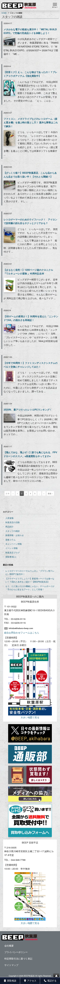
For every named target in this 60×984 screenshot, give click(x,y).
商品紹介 (9, 526)
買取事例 (9, 556)
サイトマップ (11, 965)
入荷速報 (9, 518)
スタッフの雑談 (12, 530)
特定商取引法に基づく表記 (18, 958)
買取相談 (11, 980)
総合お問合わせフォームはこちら (21, 632)
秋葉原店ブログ (12, 552)
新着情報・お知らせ (14, 535)
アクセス (31, 980)
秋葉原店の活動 (12, 522)
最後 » (50, 493)
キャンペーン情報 (13, 543)
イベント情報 (11, 548)
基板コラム (10, 539)
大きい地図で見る (30, 717)
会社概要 (9, 945)
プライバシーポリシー (16, 952)
